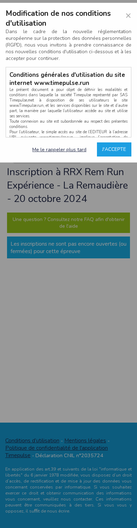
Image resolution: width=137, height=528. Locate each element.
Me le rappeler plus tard (59, 149)
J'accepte (114, 149)
